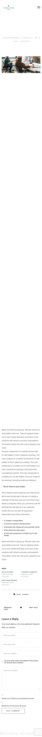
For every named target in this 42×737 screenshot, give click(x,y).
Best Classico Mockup (9, 580)
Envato (15, 41)
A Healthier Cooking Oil (29, 572)
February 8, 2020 (30, 38)
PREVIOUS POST (8, 608)
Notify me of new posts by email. (14, 706)
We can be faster (7, 572)
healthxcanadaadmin (11, 38)
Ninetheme (25, 41)
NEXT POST (33, 607)
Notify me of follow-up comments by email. (18, 698)
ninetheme (25, 594)
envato (19, 594)
